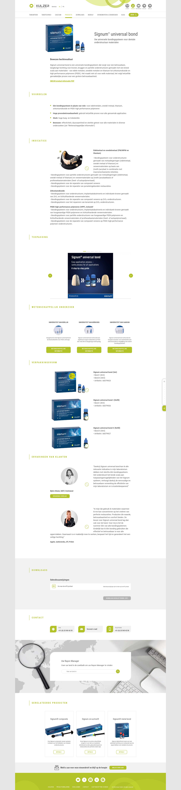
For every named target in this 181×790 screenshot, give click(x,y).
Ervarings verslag (60, 496)
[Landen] (127, 6)
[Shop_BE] (144, 6)
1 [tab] (84, 251)
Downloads (80, 15)
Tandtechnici (46, 15)
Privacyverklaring (63, 787)
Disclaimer (76, 787)
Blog (123, 15)
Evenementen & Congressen (107, 15)
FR (63, 6)
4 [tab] (96, 251)
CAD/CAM (58, 15)
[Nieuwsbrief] (138, 6)
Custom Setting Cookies (100, 787)
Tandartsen (33, 15)
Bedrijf (90, 15)
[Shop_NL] (150, 6)
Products (68, 15)
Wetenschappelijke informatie (58, 350)
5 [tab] (100, 251)
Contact (86, 787)
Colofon (51, 787)
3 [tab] (92, 251)
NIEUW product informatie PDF (62, 81)
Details (59, 752)
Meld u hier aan (118, 768)
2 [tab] (88, 251)
